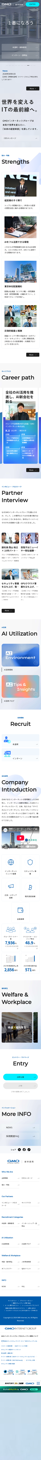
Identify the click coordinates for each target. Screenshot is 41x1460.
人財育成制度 (26, 1262)
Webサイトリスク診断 (21, 1346)
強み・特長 (5, 1185)
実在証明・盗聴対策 (6, 1353)
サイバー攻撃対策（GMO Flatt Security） (12, 1360)
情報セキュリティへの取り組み (22, 1303)
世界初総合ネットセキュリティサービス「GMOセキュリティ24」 (19, 1341)
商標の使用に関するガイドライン (15, 1308)
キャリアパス (26, 1203)
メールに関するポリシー (12, 1305)
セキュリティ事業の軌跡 (8, 1364)
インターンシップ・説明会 (29, 1224)
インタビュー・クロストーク (9, 1204)
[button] (7, 65)
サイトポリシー (12, 1301)
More (32, 88)
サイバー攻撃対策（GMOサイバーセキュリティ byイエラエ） (18, 1356)
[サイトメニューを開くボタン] (37, 9)
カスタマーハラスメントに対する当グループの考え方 (22, 1310)
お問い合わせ (32, 1308)
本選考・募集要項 (8, 1223)
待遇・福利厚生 (7, 1262)
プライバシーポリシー (26, 1301)
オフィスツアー (7, 1268)
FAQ (23, 1286)
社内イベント (26, 1268)
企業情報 (5, 1178)
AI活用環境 (5, 1244)
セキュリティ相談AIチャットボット (11, 1349)
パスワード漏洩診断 (6, 1346)
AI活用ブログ (26, 1244)
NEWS (4, 1286)
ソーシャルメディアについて (30, 1305)
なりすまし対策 (30, 1360)
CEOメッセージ (27, 1178)
